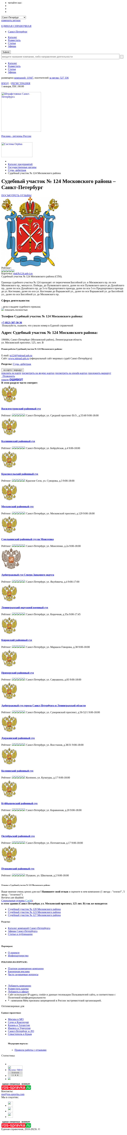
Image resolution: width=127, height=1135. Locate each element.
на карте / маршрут (12, 370)
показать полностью (16, 309)
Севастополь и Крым (20, 1034)
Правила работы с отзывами (30, 1050)
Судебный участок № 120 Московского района (34, 909)
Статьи (12, 43)
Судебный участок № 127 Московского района (34, 915)
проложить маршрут (99, 373)
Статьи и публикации (20, 934)
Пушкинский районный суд (17, 868)
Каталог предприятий (20, 164)
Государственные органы (22, 167)
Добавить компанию (19, 985)
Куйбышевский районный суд (19, 803)
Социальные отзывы (17, 900)
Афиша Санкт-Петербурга (22, 931)
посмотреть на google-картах (71, 373)
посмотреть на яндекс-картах (38, 373)
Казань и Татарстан (19, 1025)
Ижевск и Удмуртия (19, 1028)
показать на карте (11, 373)
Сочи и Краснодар (18, 1022)
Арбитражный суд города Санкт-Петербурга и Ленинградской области (43, 705)
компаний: (23, 77)
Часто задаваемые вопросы (23, 974)
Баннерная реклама (19, 971)
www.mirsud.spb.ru (18, 358)
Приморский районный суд (17, 672)
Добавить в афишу (18, 991)
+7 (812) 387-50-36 (11, 322)
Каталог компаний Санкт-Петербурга (29, 928)
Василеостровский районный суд (21, 408)
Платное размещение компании (26, 968)
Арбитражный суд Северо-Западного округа (27, 574)
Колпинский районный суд (17, 770)
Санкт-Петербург (17, 31)
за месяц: (59, 77)
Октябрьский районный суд (18, 836)
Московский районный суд (17, 506)
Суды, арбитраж (17, 170)
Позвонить (8, 376)
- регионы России (16, 136)
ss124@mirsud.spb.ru (21, 355)
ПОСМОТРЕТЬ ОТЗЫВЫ (16, 195)
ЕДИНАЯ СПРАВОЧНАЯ (16, 26)
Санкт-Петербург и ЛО (21, 1031)
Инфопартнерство (18, 955)
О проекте (14, 952)
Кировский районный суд (16, 640)
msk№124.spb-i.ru (23, 273)
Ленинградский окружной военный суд (24, 607)
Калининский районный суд (18, 441)
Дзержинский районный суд (18, 738)
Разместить (14, 40)
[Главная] (9, 161)
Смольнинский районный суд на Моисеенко (27, 539)
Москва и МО (16, 1019)
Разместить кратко (18, 988)
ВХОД (5, 83)
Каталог (12, 37)
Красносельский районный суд (19, 474)
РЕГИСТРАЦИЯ (20, 83)
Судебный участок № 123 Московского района (34, 912)
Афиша (12, 46)
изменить (11, 20)
